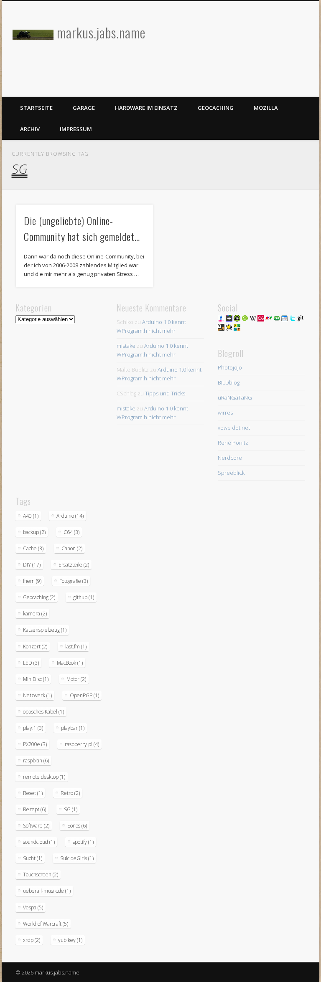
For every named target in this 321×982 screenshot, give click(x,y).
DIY (32, 564)
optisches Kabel (43, 711)
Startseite (36, 107)
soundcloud (39, 841)
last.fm (76, 646)
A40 (30, 515)
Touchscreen (40, 874)
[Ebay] (268, 319)
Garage (84, 107)
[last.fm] (260, 319)
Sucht (32, 858)
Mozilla (266, 107)
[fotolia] (276, 319)
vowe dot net (234, 427)
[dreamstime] (245, 319)
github (83, 597)
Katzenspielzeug (44, 629)
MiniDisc (35, 679)
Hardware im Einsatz (146, 107)
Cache (33, 548)
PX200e (35, 744)
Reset (33, 793)
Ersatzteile (74, 564)
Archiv (30, 129)
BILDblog (228, 382)
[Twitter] (292, 319)
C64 (71, 532)
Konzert (35, 646)
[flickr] (221, 319)
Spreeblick (231, 472)
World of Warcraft (45, 923)
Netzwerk (37, 695)
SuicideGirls (77, 858)
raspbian (36, 760)
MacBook (70, 662)
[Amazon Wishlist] (221, 328)
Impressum (76, 129)
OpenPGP (84, 695)
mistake (126, 345)
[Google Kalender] (284, 319)
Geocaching (216, 107)
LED (31, 662)
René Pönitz (233, 442)
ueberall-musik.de (47, 890)
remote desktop (44, 776)
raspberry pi (82, 744)
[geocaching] (237, 328)
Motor (76, 679)
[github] (300, 319)
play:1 (33, 727)
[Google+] (229, 319)
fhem (32, 581)
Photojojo (230, 367)
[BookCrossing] (229, 328)
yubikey (70, 940)
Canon (71, 548)
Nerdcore (230, 457)
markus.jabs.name (101, 32)
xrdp (31, 940)
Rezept (34, 809)
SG (70, 809)
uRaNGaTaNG (235, 397)
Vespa (33, 907)
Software (36, 825)
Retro (70, 793)
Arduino (70, 515)
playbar (72, 727)
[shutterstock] (237, 319)
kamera (35, 613)
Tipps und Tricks (165, 393)
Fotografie (73, 581)
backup (34, 532)
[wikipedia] (253, 319)
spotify (83, 841)
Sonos (77, 825)
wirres (225, 412)
